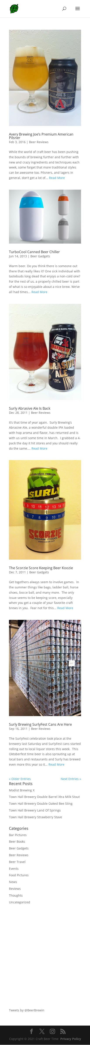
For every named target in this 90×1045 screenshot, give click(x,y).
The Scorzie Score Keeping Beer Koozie (41, 567)
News (13, 882)
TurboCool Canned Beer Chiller (34, 251)
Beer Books (17, 841)
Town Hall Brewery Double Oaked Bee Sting (41, 803)
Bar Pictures (18, 835)
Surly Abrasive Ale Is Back (29, 408)
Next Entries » (71, 779)
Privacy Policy (70, 1039)
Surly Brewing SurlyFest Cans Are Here (40, 724)
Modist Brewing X (22, 790)
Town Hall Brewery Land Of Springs (35, 810)
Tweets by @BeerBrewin (26, 1010)
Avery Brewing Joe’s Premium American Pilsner (41, 136)
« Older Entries (20, 779)
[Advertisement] (45, 956)
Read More (57, 178)
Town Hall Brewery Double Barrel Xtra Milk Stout (44, 797)
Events (14, 868)
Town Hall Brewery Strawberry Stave (35, 817)
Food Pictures (19, 875)
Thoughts (16, 895)
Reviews (15, 889)
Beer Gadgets (40, 256)
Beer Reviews (38, 142)
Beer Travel (17, 862)
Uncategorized (19, 902)
